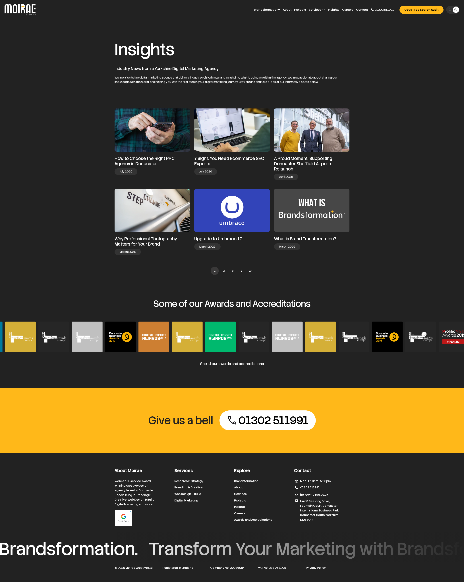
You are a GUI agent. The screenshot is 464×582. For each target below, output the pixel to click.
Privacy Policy (316, 568)
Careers (347, 10)
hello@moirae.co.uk (314, 495)
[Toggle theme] (452, 10)
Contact (362, 10)
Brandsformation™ (267, 10)
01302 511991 (384, 10)
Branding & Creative (188, 487)
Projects (300, 10)
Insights (333, 10)
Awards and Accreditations (253, 520)
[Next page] (241, 271)
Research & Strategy (188, 481)
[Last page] (250, 271)
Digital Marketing (186, 500)
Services (315, 10)
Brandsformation (246, 481)
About (287, 10)
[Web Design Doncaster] (20, 9)
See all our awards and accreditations (232, 363)
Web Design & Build (187, 494)
